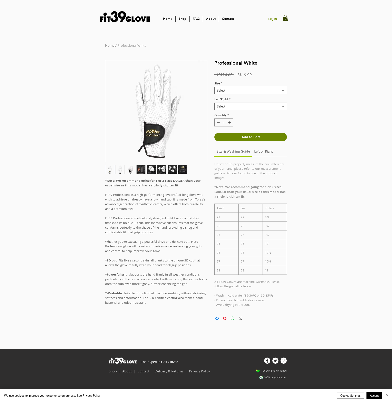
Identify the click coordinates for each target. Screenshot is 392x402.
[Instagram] (284, 361)
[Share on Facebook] (217, 318)
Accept (374, 395)
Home (110, 45)
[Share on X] (240, 318)
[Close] (387, 395)
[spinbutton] (223, 122)
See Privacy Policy (88, 395)
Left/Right (222, 99)
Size (218, 83)
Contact (143, 371)
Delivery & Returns (169, 371)
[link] (233, 151)
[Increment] (230, 122)
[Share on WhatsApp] (232, 318)
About (127, 371)
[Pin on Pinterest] (224, 318)
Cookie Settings (350, 395)
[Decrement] (217, 122)
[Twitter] (275, 361)
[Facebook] (267, 361)
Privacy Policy (199, 371)
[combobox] (250, 90)
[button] (285, 18)
